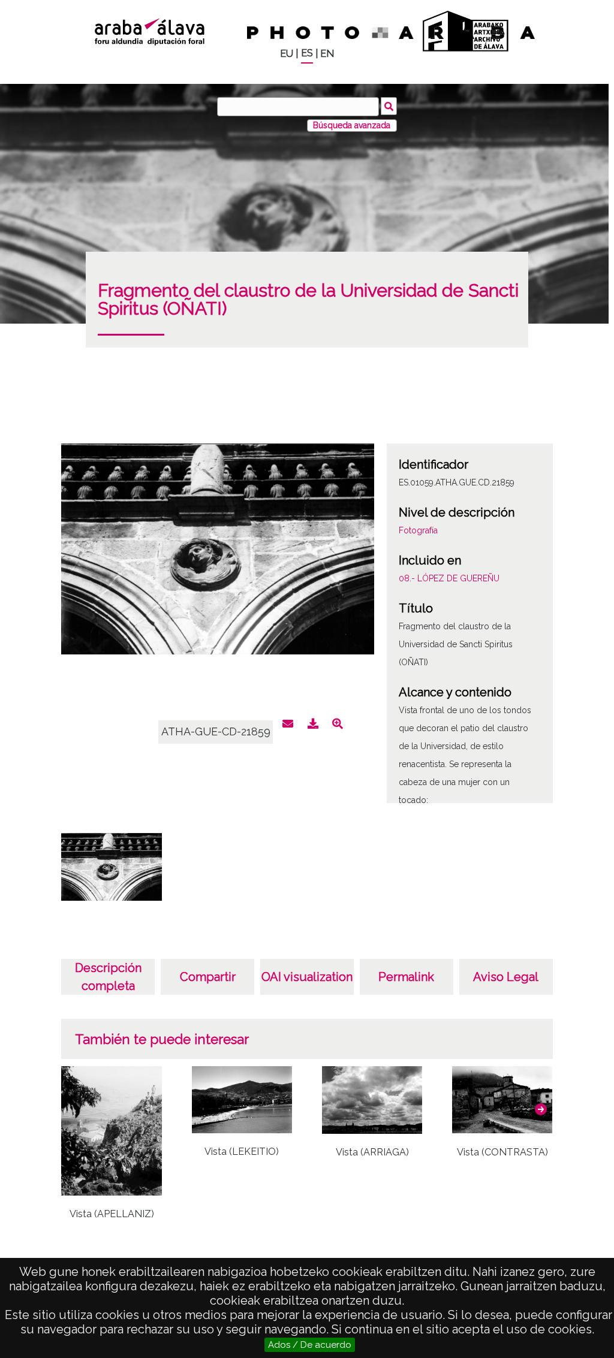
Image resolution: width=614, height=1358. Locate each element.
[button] (541, 1109)
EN (327, 53)
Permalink (406, 977)
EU (286, 53)
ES (307, 53)
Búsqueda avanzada (351, 125)
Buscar (389, 106)
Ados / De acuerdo (309, 1344)
